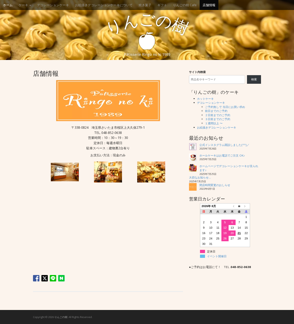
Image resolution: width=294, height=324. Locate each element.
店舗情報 (209, 5)
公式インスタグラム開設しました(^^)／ (224, 145)
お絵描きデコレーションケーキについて (104, 5)
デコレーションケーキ (53, 5)
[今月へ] (239, 206)
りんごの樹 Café (185, 5)
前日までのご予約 (216, 111)
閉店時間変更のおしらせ (214, 185)
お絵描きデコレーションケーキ (216, 127)
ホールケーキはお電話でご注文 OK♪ (222, 155)
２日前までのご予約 (217, 115)
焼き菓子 (145, 5)
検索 (254, 79)
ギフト (162, 5)
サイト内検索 (197, 72)
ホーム (8, 5)
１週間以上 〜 (214, 123)
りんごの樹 (60, 317)
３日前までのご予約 (217, 119)
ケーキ (24, 5)
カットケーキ (205, 99)
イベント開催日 (217, 256)
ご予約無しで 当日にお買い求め (225, 107)
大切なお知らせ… (200, 177)
